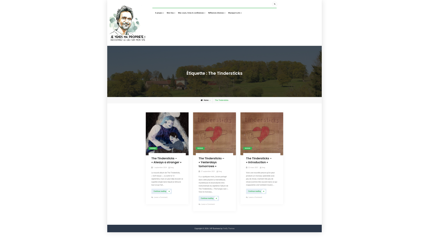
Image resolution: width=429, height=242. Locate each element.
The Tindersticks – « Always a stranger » (166, 160)
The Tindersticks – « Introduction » (259, 160)
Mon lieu (170, 13)
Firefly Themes (228, 228)
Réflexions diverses (216, 13)
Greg (172, 167)
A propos (158, 13)
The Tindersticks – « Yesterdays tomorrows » (211, 162)
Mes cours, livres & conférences (191, 13)
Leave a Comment (160, 197)
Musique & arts (234, 13)
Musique (153, 148)
